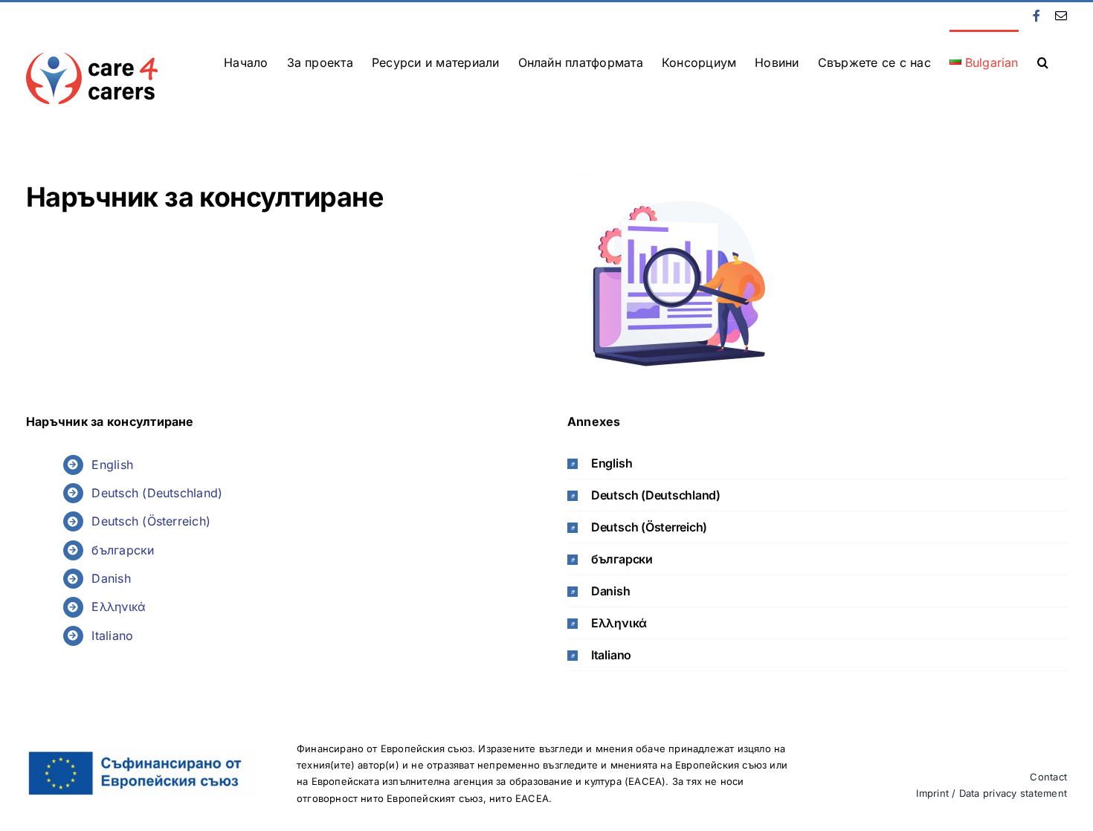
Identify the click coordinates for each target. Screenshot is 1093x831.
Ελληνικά (118, 606)
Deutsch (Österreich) (150, 521)
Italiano (112, 635)
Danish (110, 578)
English (112, 464)
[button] (1042, 61)
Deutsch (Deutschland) (156, 492)
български (122, 550)
